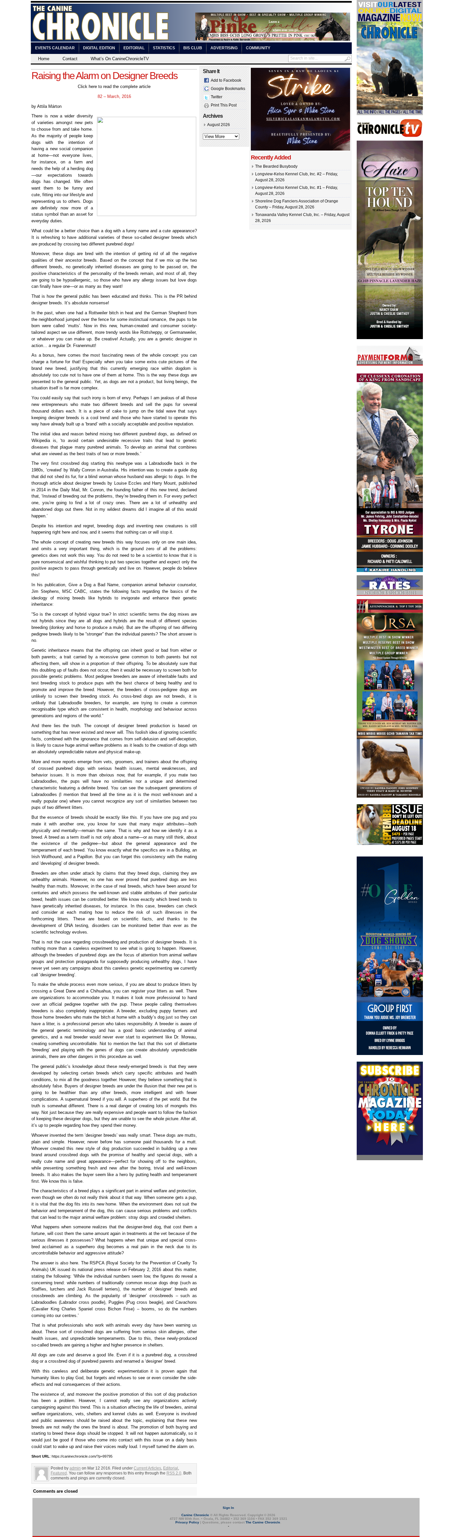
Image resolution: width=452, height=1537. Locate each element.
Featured (59, 1473)
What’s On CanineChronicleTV (120, 58)
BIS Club (192, 48)
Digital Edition (99, 48)
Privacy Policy (187, 1522)
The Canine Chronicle (263, 1522)
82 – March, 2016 (114, 96)
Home (43, 58)
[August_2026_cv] (390, 113)
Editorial (134, 48)
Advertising (224, 48)
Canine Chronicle (195, 1515)
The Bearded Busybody (276, 166)
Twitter (216, 97)
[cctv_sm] (390, 136)
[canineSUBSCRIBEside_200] (390, 1159)
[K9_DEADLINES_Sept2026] (390, 844)
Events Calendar (55, 48)
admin (75, 1468)
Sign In (228, 1508)
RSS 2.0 (173, 1473)
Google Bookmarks (228, 88)
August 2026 (218, 124)
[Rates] (390, 594)
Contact (70, 58)
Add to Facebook (226, 80)
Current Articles (147, 1468)
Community (258, 48)
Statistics (164, 48)
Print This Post (224, 105)
